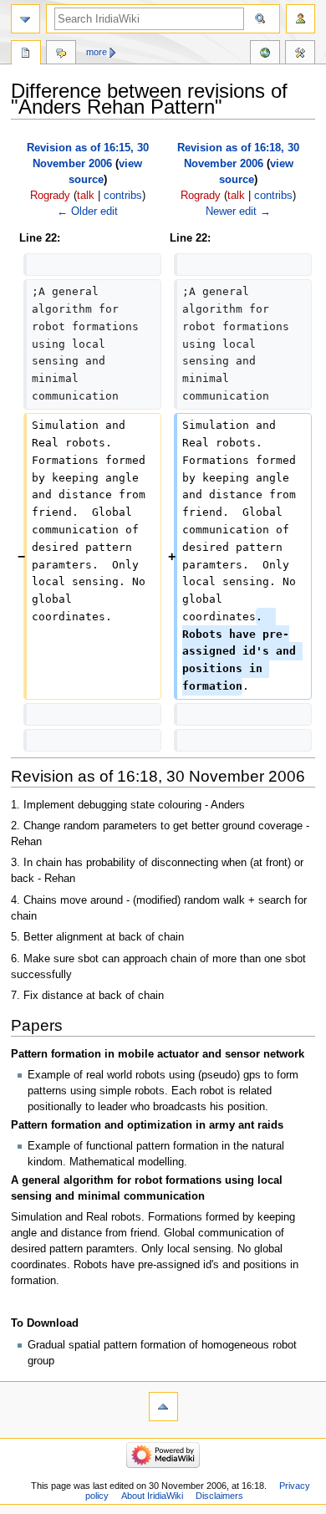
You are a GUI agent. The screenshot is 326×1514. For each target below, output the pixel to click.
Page (26, 54)
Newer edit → (238, 211)
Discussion (61, 54)
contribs (123, 195)
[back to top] (163, 1406)
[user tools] (300, 18)
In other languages (265, 54)
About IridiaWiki (152, 1496)
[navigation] (25, 18)
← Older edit (87, 211)
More (96, 52)
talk (85, 195)
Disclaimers (219, 1496)
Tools (300, 54)
